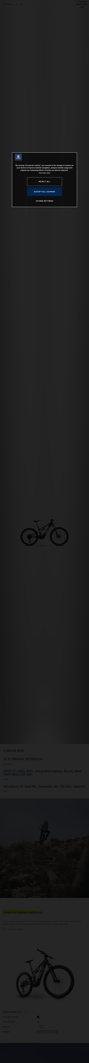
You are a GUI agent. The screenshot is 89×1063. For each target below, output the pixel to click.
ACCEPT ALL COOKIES (44, 192)
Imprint (48, 172)
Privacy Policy (42, 172)
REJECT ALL (44, 181)
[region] (44, 179)
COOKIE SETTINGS (44, 201)
